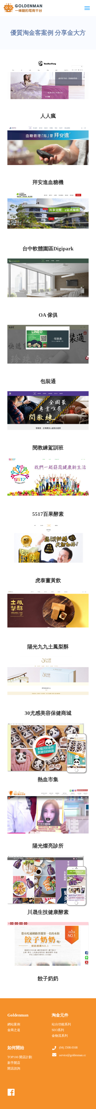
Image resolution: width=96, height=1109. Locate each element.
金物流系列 (60, 1035)
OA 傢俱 (48, 315)
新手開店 (13, 1063)
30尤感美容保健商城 (48, 713)
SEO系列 (58, 1030)
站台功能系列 (61, 1024)
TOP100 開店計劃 (19, 1057)
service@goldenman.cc (72, 1055)
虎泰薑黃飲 (48, 580)
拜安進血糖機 (48, 182)
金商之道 (13, 1030)
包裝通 (48, 381)
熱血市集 (48, 779)
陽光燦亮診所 (48, 846)
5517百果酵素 (48, 514)
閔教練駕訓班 (48, 448)
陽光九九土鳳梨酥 (48, 647)
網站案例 (13, 1024)
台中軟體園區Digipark (48, 249)
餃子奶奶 (48, 978)
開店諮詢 (13, 1068)
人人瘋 (48, 116)
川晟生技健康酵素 (48, 912)
